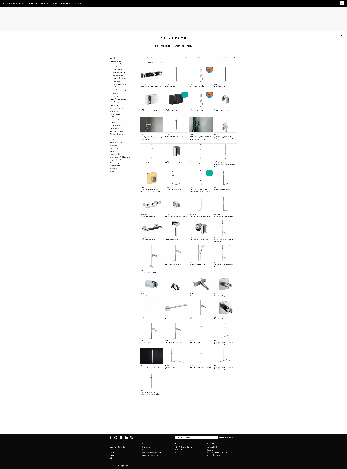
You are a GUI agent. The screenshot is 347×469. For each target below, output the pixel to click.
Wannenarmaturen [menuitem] (119, 72)
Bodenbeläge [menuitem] (114, 151)
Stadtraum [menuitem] (113, 168)
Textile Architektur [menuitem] (115, 165)
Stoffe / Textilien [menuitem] (115, 120)
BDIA (176, 452)
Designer (200, 58)
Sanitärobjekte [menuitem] (116, 93)
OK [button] (342, 3)
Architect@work (180, 450)
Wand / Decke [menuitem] (115, 154)
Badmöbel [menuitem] (114, 96)
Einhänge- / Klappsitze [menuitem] (119, 102)
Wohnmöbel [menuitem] (114, 105)
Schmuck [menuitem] (113, 171)
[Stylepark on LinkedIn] (126, 437)
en (9, 36)
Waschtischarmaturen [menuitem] (120, 67)
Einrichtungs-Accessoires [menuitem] (118, 117)
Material (151, 62)
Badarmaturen (116, 61)
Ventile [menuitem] (115, 87)
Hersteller (175, 58)
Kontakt (112, 452)
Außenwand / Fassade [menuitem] (117, 163)
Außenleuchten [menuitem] (115, 114)
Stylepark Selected (151, 58)
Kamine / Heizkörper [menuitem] (117, 131)
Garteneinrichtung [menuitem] (116, 125)
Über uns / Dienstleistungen (119, 447)
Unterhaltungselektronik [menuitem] (117, 140)
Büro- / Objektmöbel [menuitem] (117, 108)
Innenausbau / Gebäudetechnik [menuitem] (120, 157)
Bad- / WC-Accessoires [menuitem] (119, 99)
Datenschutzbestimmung (150, 455)
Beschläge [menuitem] (113, 145)
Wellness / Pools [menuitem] (115, 128)
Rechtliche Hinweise (149, 450)
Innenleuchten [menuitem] (114, 111)
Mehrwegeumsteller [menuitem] (119, 84)
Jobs (111, 458)
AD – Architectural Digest (183, 447)
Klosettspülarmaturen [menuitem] (120, 78)
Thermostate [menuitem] (116, 81)
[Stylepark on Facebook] (110, 437)
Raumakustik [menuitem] (114, 148)
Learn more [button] (77, 3)
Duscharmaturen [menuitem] (118, 69)
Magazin (179, 46)
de (5, 36)
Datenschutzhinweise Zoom (151, 452)
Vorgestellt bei (224, 58)
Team (111, 450)
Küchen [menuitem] (112, 122)
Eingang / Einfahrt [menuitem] (116, 160)
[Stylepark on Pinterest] (121, 437)
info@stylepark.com (214, 455)
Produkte (166, 46)
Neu (156, 46)
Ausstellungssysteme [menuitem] (116, 142)
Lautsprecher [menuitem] (114, 137)
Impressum (146, 447)
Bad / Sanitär (114, 58)
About (190, 46)
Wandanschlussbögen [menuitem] (120, 90)
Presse (112, 455)
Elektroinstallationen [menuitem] (116, 134)
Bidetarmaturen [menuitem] (118, 75)
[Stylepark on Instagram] (115, 437)
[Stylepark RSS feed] (131, 437)
